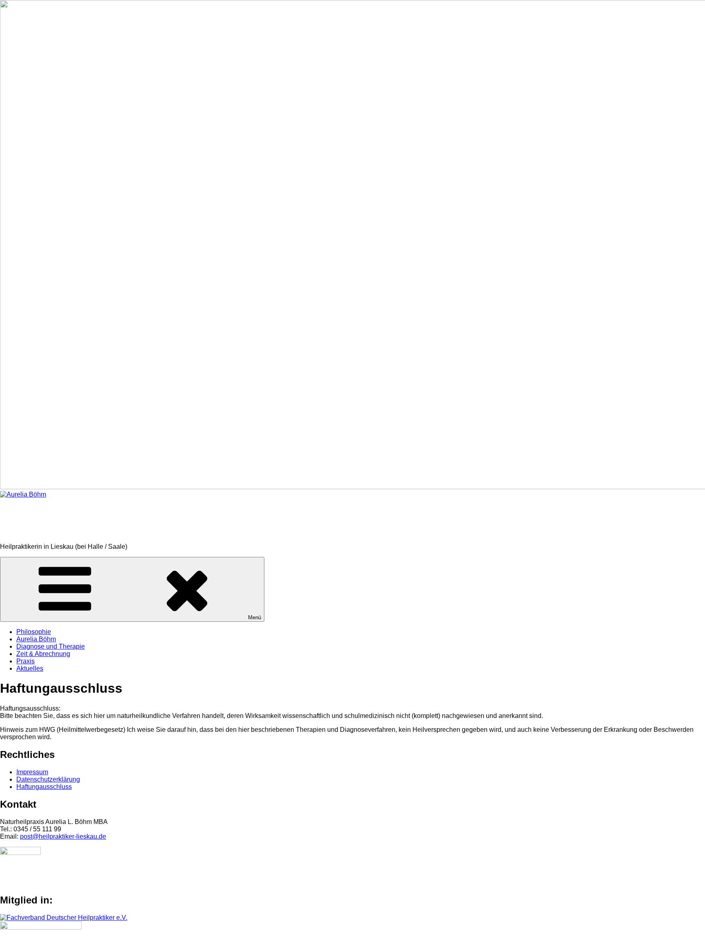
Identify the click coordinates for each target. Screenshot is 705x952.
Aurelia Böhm (41, 520)
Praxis (25, 661)
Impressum (32, 772)
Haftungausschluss (44, 786)
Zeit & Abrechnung (43, 653)
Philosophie (33, 631)
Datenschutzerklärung (48, 779)
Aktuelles (29, 668)
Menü (254, 617)
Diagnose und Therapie (50, 646)
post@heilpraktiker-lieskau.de (63, 836)
